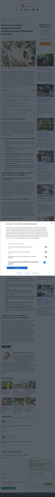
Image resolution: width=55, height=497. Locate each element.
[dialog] (27, 248)
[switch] (45, 247)
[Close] (52, 224)
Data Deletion (19, 273)
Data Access (27, 273)
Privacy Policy (36, 273)
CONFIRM (17, 267)
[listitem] (27, 243)
